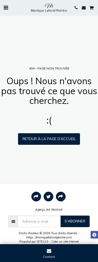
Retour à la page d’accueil (49, 138)
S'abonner (75, 221)
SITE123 (42, 241)
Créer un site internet (65, 241)
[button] (5, 7)
